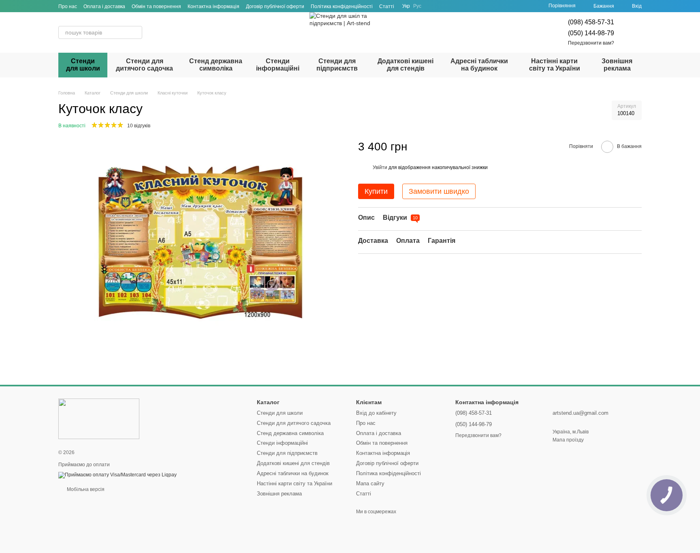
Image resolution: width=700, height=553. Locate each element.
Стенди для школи (83, 65)
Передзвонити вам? (591, 43)
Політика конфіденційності (342, 6)
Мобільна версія (85, 489)
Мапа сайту (370, 483)
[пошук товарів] (135, 32)
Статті (386, 6)
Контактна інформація (213, 6)
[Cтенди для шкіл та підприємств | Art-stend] (98, 418)
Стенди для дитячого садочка (144, 65)
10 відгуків (138, 126)
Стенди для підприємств (337, 65)
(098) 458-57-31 (591, 22)
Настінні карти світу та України (554, 65)
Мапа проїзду (568, 440)
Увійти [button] (380, 167)
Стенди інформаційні (277, 65)
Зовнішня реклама (617, 65)
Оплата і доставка (104, 6)
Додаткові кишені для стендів (405, 65)
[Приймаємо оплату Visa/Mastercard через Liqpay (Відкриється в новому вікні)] (117, 475)
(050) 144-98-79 (591, 33)
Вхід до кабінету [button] (376, 413)
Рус (417, 6)
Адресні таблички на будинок (479, 65)
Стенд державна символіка (215, 65)
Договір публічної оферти (275, 6)
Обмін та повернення (156, 6)
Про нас (67, 6)
